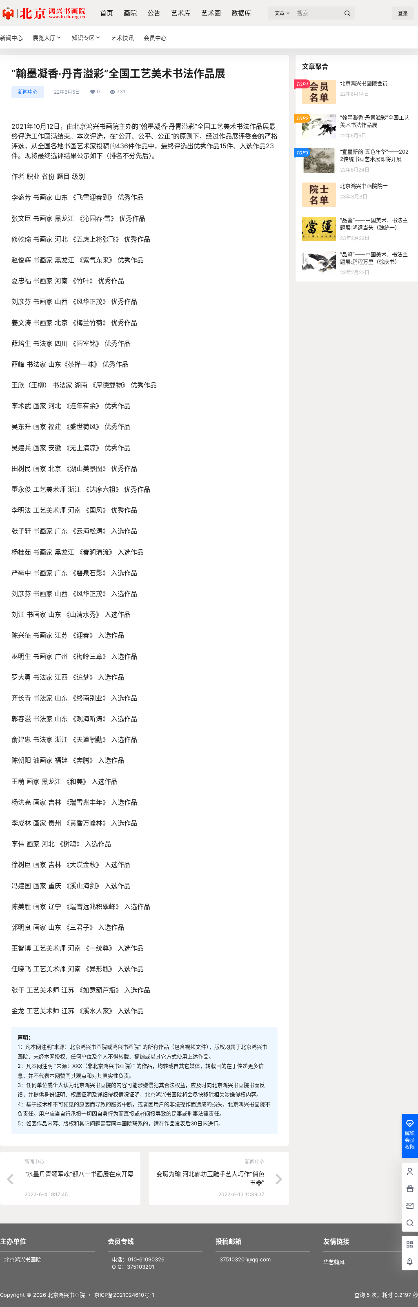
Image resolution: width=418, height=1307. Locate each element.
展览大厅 (44, 37)
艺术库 (181, 13)
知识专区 (83, 37)
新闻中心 (28, 92)
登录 (403, 14)
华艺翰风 (334, 1262)
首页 (106, 13)
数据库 (241, 13)
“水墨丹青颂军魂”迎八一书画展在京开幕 (78, 1174)
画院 (130, 13)
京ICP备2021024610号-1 (124, 1295)
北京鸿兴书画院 (65, 1295)
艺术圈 (211, 13)
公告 (153, 13)
